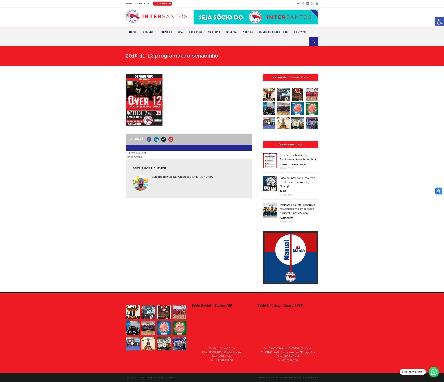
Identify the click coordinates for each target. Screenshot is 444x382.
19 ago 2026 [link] (286, 194)
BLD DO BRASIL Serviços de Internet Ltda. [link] (183, 177)
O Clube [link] (148, 32)
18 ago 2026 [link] (286, 221)
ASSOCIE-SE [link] (142, 3)
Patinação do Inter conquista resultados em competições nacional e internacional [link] (297, 209)
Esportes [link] (195, 32)
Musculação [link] (300, 164)
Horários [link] (166, 32)
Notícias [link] (214, 32)
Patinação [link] (286, 218)
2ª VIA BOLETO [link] (162, 3)
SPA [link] (180, 32)
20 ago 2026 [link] (286, 168)
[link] (439, 21)
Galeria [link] (231, 32)
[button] (434, 372)
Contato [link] (300, 32)
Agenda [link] (248, 32)
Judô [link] (283, 191)
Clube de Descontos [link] (273, 32)
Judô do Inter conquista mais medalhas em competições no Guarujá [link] (298, 182)
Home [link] (132, 32)
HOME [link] (129, 3)
